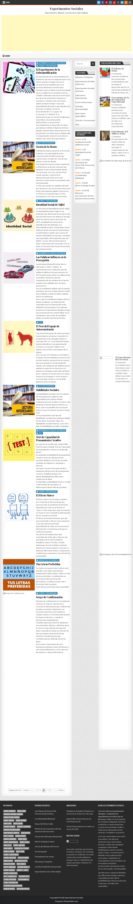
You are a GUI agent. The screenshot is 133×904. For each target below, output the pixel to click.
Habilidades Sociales (47, 390)
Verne (69, 826)
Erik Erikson (25, 833)
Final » (61, 790)
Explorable (71, 819)
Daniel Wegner (21, 820)
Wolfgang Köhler (23, 889)
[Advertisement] (66, 33)
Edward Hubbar (9, 826)
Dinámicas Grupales (74, 811)
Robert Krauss (9, 870)
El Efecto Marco (45, 495)
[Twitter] (98, 2)
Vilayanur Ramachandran (13, 885)
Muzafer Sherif (9, 864)
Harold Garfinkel (10, 839)
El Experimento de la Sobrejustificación (48, 71)
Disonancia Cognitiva (43, 862)
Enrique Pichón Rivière (12, 830)
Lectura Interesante (47, 143)
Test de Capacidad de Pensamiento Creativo (48, 438)
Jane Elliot (7, 845)
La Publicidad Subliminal (80, 176)
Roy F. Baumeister (10, 876)
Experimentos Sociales (66, 8)
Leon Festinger (23, 857)
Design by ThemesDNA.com (66, 901)
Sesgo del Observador (44, 824)
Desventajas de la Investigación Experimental (120, 99)
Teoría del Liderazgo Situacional (48, 837)
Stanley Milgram (10, 879)
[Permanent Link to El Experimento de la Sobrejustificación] (19, 77)
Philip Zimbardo (9, 867)
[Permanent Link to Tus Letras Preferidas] (19, 574)
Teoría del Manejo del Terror (47, 847)
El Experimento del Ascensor (123, 358)
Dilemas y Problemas (84, 77)
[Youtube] (114, 2)
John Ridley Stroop (22, 848)
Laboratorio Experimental (49, 560)
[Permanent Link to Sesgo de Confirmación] (19, 689)
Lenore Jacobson (10, 857)
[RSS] (126, 2)
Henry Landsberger (11, 842)
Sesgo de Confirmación (49, 597)
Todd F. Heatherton (11, 882)
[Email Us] (122, 2)
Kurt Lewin (20, 851)
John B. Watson (19, 845)
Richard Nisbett (23, 867)
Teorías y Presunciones (48, 65)
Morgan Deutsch (21, 861)
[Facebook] (102, 2)
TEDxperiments (23, 879)
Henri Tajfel (22, 839)
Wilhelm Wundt (9, 889)
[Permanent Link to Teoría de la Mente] (19, 157)
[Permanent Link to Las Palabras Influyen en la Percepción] (19, 268)
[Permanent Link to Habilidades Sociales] (19, 400)
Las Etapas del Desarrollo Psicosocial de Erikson (84, 165)
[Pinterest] (106, 2)
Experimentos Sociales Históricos (52, 63)
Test (40, 322)
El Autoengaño (41, 852)
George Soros (20, 836)
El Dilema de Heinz (117, 69)
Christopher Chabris (11, 817)
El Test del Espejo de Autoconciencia (47, 327)
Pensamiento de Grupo (44, 857)
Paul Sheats (21, 864)
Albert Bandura (9, 811)
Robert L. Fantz (22, 870)
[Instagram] (110, 2)
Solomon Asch (24, 876)
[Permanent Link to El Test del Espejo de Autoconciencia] (19, 337)
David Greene (18, 823)
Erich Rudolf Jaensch (11, 833)
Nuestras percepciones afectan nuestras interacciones (85, 196)
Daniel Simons (9, 820)
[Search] (130, 2)
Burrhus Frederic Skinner (13, 814)
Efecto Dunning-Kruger (85, 186)
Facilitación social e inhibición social (83, 143)
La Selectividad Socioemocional (48, 867)
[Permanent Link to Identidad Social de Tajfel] (19, 215)
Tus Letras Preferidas (48, 564)
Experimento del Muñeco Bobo (119, 132)
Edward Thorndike (23, 826)
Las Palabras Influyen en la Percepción (51, 258)
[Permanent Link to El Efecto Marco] (19, 506)
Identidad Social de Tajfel (50, 204)
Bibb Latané (21, 811)
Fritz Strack (8, 836)
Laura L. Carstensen (11, 854)
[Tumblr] (118, 2)
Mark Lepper (8, 861)
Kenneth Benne (9, 851)
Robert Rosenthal (10, 873)
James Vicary (24, 842)
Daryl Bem (7, 823)
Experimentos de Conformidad (48, 872)
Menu (8, 2)
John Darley (8, 848)
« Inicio (26, 790)
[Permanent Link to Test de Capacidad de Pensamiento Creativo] (19, 445)
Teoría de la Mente (46, 146)
